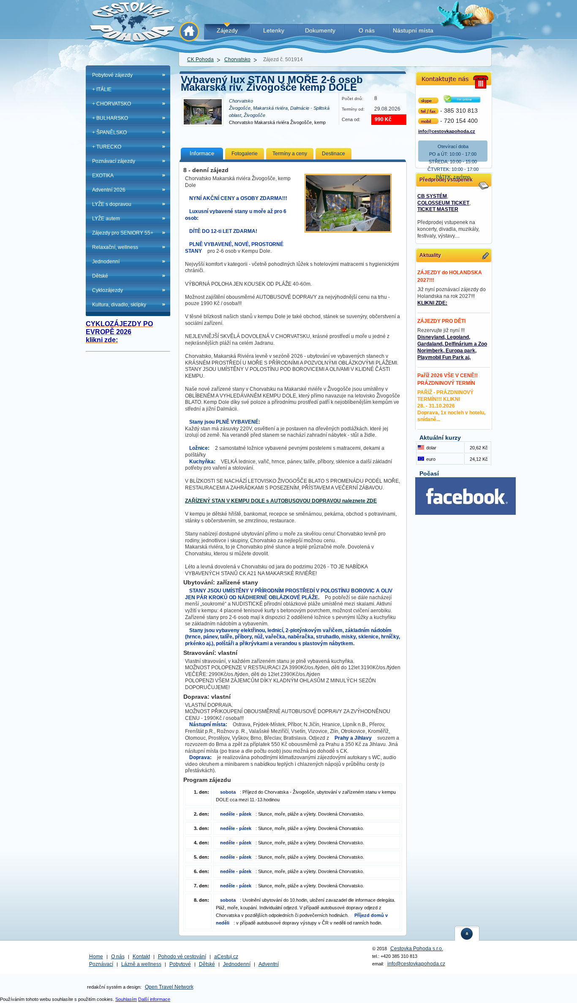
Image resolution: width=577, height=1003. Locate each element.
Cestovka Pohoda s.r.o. (416, 949)
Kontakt (141, 957)
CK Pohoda (200, 59)
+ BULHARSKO (110, 118)
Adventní (269, 964)
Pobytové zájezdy (112, 75)
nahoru (467, 933)
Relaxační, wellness (115, 247)
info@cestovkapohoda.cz (446, 130)
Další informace (154, 999)
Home (96, 957)
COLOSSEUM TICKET (443, 203)
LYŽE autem (106, 219)
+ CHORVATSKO (111, 104)
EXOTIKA (103, 175)
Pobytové (180, 964)
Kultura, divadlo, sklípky (119, 305)
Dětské (100, 276)
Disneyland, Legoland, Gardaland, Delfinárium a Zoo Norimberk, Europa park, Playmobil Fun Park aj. (452, 347)
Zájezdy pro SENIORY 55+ (122, 233)
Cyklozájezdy (107, 290)
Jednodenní (106, 262)
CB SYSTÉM (432, 196)
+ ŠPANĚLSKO (109, 132)
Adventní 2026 (108, 190)
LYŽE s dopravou (111, 204)
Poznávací (101, 964)
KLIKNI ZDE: (432, 303)
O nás (118, 957)
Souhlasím (126, 999)
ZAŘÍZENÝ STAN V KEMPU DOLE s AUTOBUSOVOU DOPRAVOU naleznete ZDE (281, 501)
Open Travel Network (169, 987)
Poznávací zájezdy (113, 161)
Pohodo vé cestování (182, 957)
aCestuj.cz (226, 957)
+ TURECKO (106, 147)
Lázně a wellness (141, 964)
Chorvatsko (237, 59)
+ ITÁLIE (102, 89)
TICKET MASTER (437, 209)
